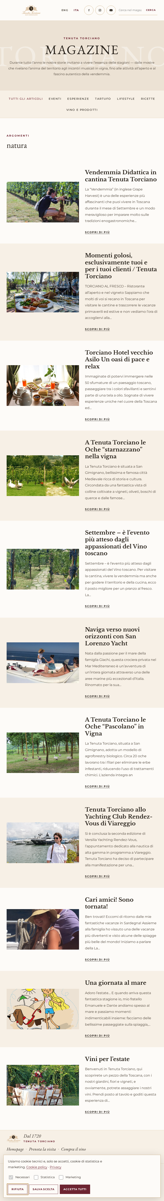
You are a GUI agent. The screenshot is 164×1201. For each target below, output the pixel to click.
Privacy (55, 1167)
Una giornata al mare (115, 982)
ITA (76, 10)
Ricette (148, 98)
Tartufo (103, 98)
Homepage (15, 1149)
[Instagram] (100, 10)
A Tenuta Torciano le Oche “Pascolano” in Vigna (115, 726)
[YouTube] (111, 10)
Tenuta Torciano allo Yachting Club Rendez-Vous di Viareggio (118, 816)
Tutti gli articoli (26, 98)
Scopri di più (97, 232)
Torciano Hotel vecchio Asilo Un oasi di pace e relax (119, 359)
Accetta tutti (74, 1189)
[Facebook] (89, 10)
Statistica (48, 1177)
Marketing (73, 1177)
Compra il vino (73, 1149)
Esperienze (78, 98)
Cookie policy (36, 1167)
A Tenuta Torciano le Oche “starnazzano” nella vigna (115, 449)
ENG (65, 10)
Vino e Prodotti (82, 109)
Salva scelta (44, 1189)
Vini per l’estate (107, 1059)
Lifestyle (126, 98)
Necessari (22, 1177)
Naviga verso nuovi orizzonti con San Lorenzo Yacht (112, 636)
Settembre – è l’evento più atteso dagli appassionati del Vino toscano (117, 543)
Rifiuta (18, 1189)
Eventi (55, 98)
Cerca (151, 10)
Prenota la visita (42, 1149)
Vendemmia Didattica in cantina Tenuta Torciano (121, 176)
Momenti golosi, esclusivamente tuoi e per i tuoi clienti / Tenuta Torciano (121, 266)
